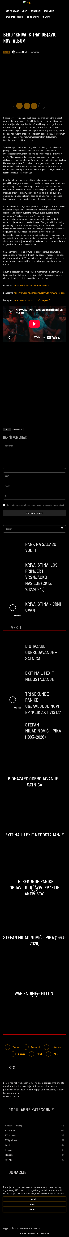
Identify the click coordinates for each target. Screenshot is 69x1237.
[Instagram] (46, 1047)
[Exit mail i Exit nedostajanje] (12, 676)
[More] (41, 106)
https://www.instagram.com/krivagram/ (31, 300)
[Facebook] (19, 106)
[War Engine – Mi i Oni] (34, 994)
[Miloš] (14, 52)
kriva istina (17, 429)
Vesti (6, 52)
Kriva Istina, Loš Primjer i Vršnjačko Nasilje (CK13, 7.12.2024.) (41, 577)
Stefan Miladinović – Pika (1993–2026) (43, 731)
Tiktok (39, 1054)
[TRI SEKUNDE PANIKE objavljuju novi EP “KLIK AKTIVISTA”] (12, 699)
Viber (55, 1054)
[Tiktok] (31, 1054)
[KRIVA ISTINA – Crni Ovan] (12, 607)
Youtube (16, 1047)
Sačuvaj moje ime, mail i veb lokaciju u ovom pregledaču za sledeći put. (35, 505)
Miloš (24, 52)
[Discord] (13, 1054)
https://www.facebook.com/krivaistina (31, 285)
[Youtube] (7, 1047)
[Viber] (34, 106)
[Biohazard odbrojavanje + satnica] (12, 652)
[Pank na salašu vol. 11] (12, 547)
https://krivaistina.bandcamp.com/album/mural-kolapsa (39, 292)
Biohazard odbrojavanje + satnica (41, 652)
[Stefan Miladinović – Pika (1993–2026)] (12, 730)
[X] (27, 106)
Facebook (35, 1047)
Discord (21, 1054)
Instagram (56, 1047)
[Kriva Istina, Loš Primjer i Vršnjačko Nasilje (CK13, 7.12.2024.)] (12, 570)
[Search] (62, 529)
